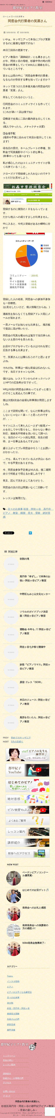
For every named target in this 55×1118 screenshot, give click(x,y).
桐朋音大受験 (13, 1014)
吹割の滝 (24, 559)
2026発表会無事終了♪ (33, 943)
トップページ (9, 1056)
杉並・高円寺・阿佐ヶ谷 (18, 1008)
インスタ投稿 (13, 982)
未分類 (10, 1003)
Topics (10, 976)
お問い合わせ (9, 1091)
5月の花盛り (17, 742)
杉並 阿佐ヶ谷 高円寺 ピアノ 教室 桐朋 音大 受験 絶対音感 (28, 513)
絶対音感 (11, 1025)
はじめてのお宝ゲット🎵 (35, 890)
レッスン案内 (9, 1065)
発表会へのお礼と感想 (34, 908)
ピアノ (10, 987)
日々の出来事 (15, 509)
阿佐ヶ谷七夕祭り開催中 (33, 647)
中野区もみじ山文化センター (35, 594)
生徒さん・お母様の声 (13, 1078)
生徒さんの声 (13, 1019)
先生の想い (8, 1060)
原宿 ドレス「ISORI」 (31, 682)
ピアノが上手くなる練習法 (19, 992)
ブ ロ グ (6, 1096)
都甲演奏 (11, 1030)
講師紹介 (7, 1074)
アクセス (7, 1083)
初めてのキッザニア (21, 738)
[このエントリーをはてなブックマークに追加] (30, 532)
